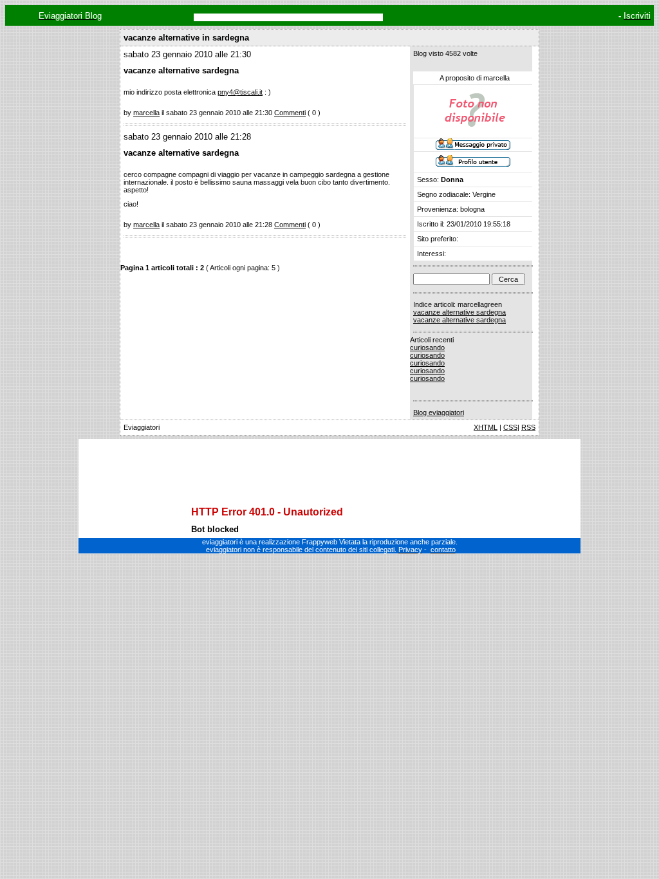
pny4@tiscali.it (240, 92)
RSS (528, 427)
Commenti (290, 112)
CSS (510, 427)
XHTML (485, 427)
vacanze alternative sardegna (459, 312)
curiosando (427, 347)
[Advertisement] (329, 461)
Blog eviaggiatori (438, 412)
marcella (146, 112)
